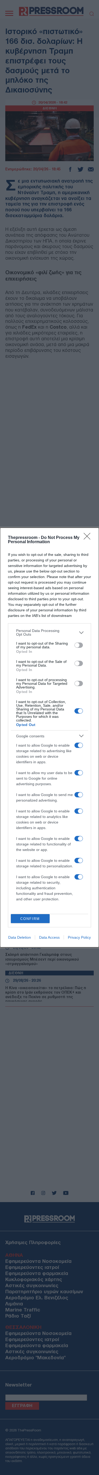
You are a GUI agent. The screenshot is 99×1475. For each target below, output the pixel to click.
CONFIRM (30, 919)
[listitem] (49, 632)
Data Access (49, 937)
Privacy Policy (79, 937)
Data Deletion (19, 937)
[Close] (89, 538)
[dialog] (49, 737)
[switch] (78, 645)
